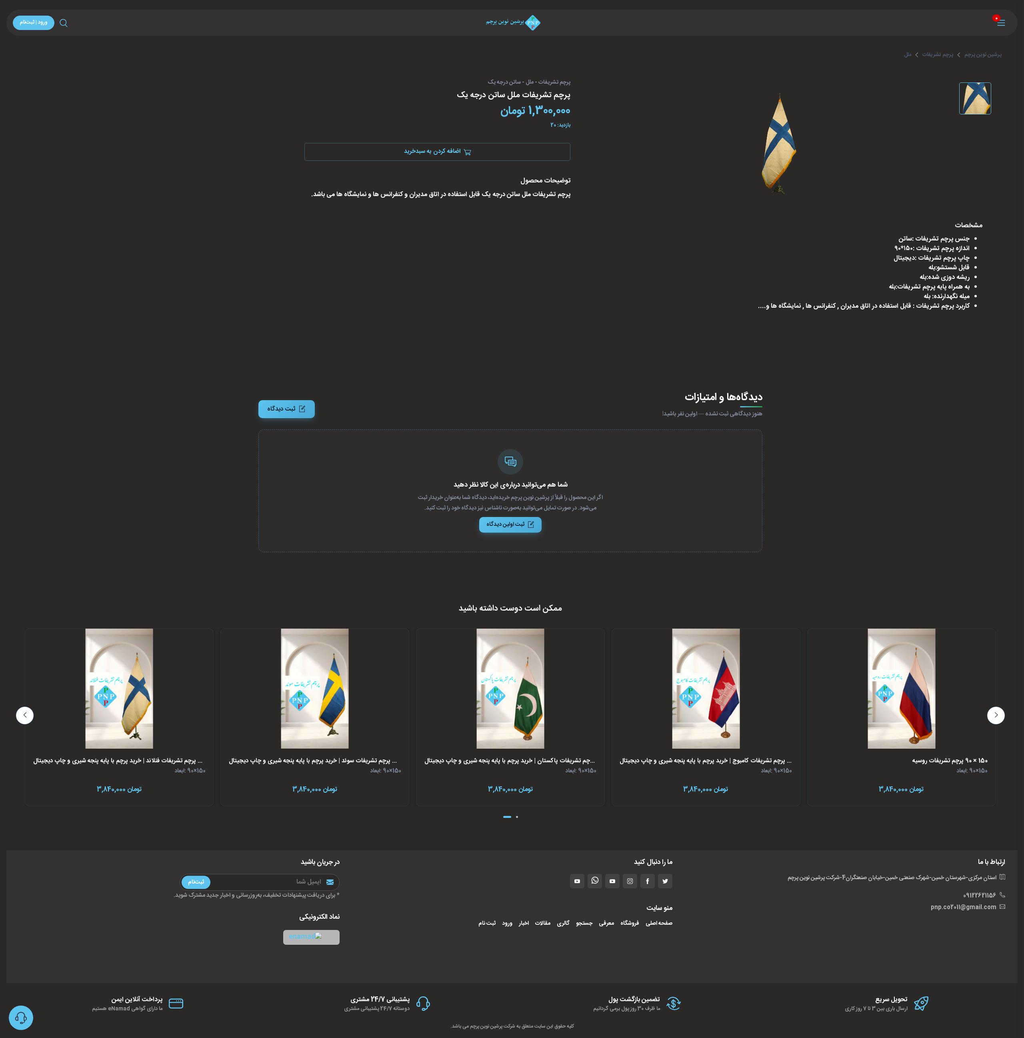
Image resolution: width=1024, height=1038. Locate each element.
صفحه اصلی (659, 924)
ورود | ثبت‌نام (34, 22)
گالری (563, 924)
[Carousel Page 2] (517, 817)
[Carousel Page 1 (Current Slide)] (507, 817)
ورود (507, 924)
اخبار (524, 924)
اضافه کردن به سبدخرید (432, 152)
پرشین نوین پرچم (983, 54)
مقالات (542, 924)
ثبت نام (487, 924)
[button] (311, 937)
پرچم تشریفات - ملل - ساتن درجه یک (529, 82)
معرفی (606, 924)
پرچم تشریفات (937, 54)
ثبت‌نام (196, 882)
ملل (907, 54)
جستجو (584, 924)
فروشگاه (629, 924)
